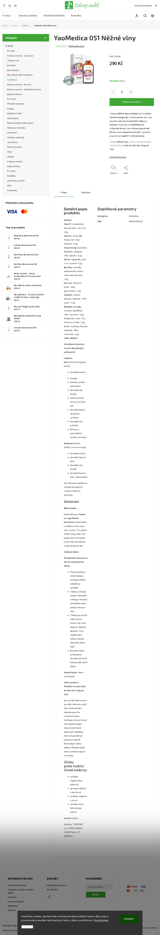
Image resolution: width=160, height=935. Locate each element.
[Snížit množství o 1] (113, 92)
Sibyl (9, 151)
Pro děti (11, 51)
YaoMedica (12, 79)
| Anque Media (152, 928)
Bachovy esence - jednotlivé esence (24, 89)
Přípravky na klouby (16, 127)
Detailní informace (118, 157)
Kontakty (12, 897)
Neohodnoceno (76, 46)
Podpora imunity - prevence (20, 55)
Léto (9, 185)
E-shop (9, 46)
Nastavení (27, 927)
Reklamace (13, 906)
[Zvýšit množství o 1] (130, 92)
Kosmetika (12, 190)
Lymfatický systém (16, 180)
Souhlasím (129, 918)
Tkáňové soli (13, 60)
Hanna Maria (12, 118)
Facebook (4, 5)
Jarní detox (12, 142)
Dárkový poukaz (14, 147)
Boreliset (11, 65)
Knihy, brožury (13, 166)
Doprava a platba (16, 901)
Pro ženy (11, 171)
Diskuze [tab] (86, 192)
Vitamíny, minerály (15, 137)
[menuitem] (9, 15)
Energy (10, 108)
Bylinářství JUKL (14, 113)
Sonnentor (12, 132)
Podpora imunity (15, 161)
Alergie (10, 156)
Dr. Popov (11, 99)
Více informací (101, 920)
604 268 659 (52, 889)
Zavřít (144, 181)
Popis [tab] (64, 192)
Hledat (95, 894)
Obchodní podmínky (143, 5)
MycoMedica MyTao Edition (20, 75)
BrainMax (11, 176)
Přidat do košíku (131, 102)
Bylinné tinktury (14, 94)
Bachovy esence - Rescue (19, 84)
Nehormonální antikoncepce (20, 123)
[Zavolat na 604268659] (10, 5)
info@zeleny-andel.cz (57, 885)
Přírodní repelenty (15, 103)
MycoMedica (13, 70)
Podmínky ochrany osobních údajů (21, 891)
